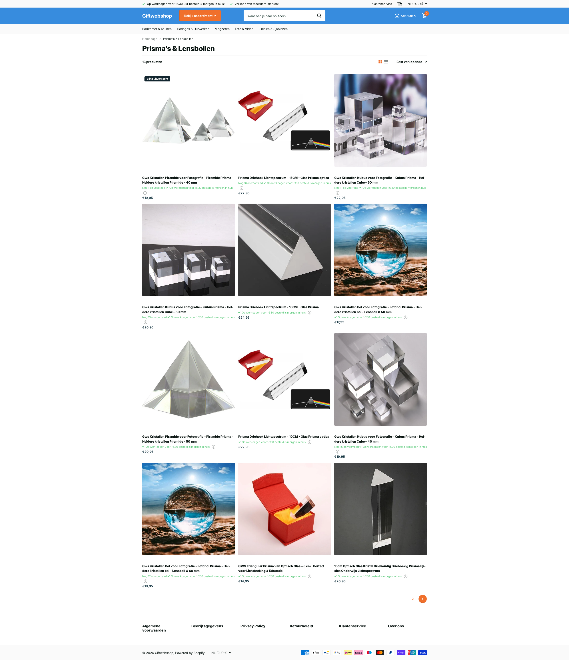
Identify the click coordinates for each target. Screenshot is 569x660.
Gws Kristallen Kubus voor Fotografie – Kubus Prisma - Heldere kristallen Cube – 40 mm (379, 439)
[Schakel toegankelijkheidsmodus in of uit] (399, 4)
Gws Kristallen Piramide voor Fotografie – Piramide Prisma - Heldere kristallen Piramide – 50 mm (187, 439)
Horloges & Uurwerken (193, 29)
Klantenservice (382, 4)
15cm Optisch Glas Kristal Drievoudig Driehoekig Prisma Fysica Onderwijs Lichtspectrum (380, 568)
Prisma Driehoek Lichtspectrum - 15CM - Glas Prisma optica (283, 178)
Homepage (149, 38)
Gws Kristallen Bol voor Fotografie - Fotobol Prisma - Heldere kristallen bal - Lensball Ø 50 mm (378, 309)
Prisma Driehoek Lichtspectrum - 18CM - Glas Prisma (278, 307)
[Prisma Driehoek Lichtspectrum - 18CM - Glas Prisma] (284, 250)
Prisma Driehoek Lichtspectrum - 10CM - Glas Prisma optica (283, 436)
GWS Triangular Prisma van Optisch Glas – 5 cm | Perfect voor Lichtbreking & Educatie (281, 568)
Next (423, 599)
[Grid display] (380, 62)
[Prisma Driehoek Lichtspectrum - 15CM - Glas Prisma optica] (284, 120)
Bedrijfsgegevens (207, 626)
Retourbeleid (301, 626)
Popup (145, 192)
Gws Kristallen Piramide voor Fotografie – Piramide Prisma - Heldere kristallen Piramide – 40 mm (187, 180)
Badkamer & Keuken (157, 29)
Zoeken (319, 15)
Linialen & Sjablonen (273, 29)
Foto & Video (244, 29)
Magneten (222, 29)
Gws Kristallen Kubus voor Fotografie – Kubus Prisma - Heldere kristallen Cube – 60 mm (379, 180)
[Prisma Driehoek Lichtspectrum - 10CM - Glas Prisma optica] (284, 379)
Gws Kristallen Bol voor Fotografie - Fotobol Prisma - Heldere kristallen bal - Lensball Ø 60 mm (186, 568)
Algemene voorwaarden (154, 628)
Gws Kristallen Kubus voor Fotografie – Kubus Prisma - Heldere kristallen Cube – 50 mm (187, 309)
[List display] (386, 62)
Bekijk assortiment (198, 16)
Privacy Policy (252, 626)
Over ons (396, 626)
